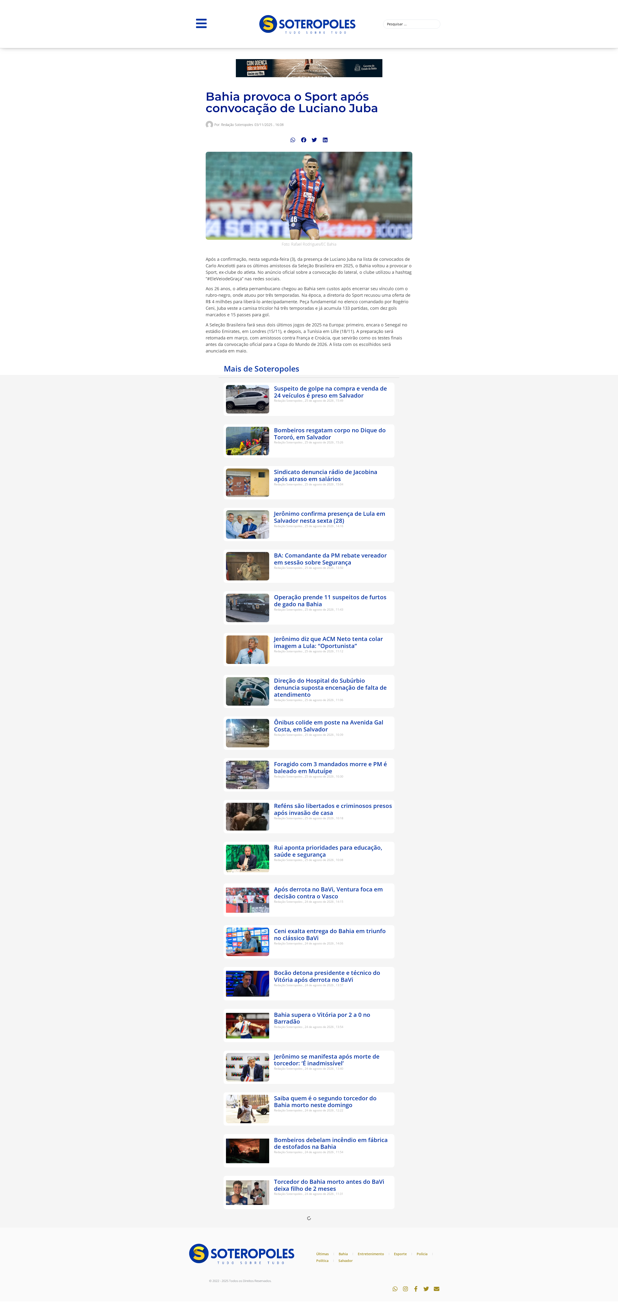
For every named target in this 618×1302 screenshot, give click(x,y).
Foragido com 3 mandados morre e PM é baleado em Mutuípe (330, 767)
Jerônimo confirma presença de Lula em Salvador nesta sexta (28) (329, 517)
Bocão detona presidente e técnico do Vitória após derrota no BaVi (327, 976)
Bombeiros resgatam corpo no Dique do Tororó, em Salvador (330, 433)
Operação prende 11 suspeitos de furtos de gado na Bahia (330, 600)
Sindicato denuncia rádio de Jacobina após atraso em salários (325, 475)
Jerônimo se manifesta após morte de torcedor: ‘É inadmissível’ (326, 1059)
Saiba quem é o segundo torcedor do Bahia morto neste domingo (325, 1101)
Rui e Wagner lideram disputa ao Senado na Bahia (330, 1268)
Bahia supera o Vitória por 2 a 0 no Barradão (322, 1018)
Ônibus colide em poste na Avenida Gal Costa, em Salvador (328, 725)
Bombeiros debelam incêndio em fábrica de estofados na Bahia (331, 1143)
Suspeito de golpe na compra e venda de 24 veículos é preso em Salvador (330, 391)
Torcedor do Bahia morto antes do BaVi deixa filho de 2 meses (329, 1185)
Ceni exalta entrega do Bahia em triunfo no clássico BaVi (330, 934)
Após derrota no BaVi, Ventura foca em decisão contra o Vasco (328, 892)
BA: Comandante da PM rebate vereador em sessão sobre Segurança (330, 558)
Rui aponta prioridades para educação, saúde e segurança (328, 850)
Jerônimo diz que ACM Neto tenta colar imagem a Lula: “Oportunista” (328, 642)
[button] (293, 140)
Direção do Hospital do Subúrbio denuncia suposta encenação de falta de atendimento (330, 687)
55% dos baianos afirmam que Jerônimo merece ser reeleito (330, 1226)
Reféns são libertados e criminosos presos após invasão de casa (333, 809)
